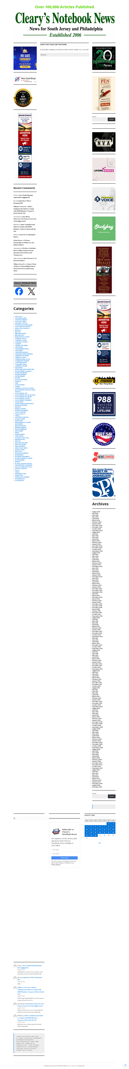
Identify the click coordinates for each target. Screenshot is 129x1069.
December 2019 (97, 604)
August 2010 (96, 708)
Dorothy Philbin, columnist (23, 371)
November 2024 (97, 548)
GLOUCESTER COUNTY (22, 398)
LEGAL (17, 415)
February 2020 (97, 600)
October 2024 (96, 549)
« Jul (99, 843)
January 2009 (96, 741)
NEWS (17, 433)
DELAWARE (18, 368)
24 (87, 835)
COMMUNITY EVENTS (22, 361)
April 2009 (95, 736)
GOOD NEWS (19, 402)
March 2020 (96, 599)
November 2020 (97, 597)
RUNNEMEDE (19, 455)
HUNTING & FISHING (21, 410)
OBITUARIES (19, 436)
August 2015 (96, 618)
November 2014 (97, 633)
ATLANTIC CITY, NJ (21, 323)
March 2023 (96, 573)
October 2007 (96, 766)
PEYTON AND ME (20, 444)
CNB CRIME (18, 350)
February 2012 (96, 679)
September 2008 (97, 747)
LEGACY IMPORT (20, 412)
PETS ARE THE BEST (21, 443)
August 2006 (96, 785)
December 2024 (97, 546)
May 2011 (95, 693)
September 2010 (97, 706)
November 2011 (97, 684)
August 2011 (96, 688)
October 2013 (96, 647)
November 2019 (97, 606)
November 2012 (97, 665)
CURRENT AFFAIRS (21, 366)
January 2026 (96, 524)
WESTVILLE (19, 475)
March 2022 (96, 583)
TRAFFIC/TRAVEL (21, 468)
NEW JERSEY (19, 431)
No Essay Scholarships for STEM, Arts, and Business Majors (24, 243)
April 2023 (95, 571)
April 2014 (95, 642)
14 (104, 829)
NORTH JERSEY (20, 434)
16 (113, 829)
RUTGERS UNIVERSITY (22, 456)
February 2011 (96, 698)
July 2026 (95, 513)
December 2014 (97, 631)
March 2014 (96, 643)
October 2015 (96, 614)
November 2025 (97, 527)
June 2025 (95, 536)
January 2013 (96, 662)
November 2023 (97, 566)
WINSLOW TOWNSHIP (22, 477)
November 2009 (97, 724)
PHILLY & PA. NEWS (21, 448)
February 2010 (96, 718)
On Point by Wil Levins (22, 438)
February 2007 (97, 780)
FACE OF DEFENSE (21, 380)
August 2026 (96, 512)
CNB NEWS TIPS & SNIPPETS (24, 354)
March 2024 (96, 561)
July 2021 (95, 594)
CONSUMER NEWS (21, 362)
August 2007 (96, 770)
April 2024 (95, 559)
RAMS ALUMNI (20, 450)
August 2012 (96, 671)
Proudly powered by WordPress (54, 1066)
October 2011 (96, 686)
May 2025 (95, 537)
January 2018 (96, 611)
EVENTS (17, 378)
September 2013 (97, 648)
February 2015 (96, 628)
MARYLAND (19, 421)
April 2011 (95, 695)
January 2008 (96, 761)
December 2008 (97, 742)
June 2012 (95, 674)
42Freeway (18, 316)
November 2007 (97, 765)
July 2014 (95, 638)
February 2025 (96, 542)
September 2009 (97, 727)
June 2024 (95, 556)
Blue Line (18, 332)
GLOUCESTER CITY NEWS (23, 397)
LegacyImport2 (20, 414)
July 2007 (95, 771)
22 (108, 832)
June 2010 (95, 712)
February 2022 (97, 585)
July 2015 (95, 619)
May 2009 (95, 734)
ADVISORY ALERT (21, 318)
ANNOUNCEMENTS (21, 320)
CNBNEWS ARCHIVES (22, 356)
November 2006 (97, 783)
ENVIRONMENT (20, 376)
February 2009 (97, 739)
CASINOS (18, 344)
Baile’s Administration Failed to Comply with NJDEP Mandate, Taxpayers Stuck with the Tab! (30, 1018)
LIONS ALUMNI (20, 419)
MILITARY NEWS (20, 426)
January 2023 (96, 575)
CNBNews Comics (20, 357)
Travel (17, 470)
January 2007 (96, 782)
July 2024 (95, 554)
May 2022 (95, 580)
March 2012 (96, 677)
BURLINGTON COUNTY (22, 337)
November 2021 (97, 590)
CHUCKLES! (19, 347)
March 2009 (96, 737)
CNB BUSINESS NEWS (22, 349)
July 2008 (95, 751)
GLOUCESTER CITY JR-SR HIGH (25, 395)
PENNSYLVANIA (20, 439)
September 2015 (97, 616)
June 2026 (95, 515)
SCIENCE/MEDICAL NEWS (23, 458)
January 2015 (96, 630)
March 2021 (96, 595)
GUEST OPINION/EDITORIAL (24, 403)
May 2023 (95, 570)
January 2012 (96, 681)
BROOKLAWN (19, 335)
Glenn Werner (18, 240)
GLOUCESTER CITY (21, 393)
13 (100, 829)
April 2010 (95, 715)
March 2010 (96, 717)
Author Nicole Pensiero (22, 328)
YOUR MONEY (19, 480)
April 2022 (95, 582)
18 (91, 832)
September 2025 (97, 530)
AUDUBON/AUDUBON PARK (23, 325)
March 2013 (96, 659)
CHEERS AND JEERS (21, 345)
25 (91, 835)
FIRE (16, 383)
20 (100, 832)
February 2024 (97, 563)
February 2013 (96, 660)
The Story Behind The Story (23, 467)
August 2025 (96, 532)
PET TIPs (18, 441)
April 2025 (95, 539)
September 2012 (97, 669)
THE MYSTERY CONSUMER (23, 465)
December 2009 (97, 722)
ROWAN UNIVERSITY (21, 453)
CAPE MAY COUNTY (21, 342)
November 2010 (97, 703)
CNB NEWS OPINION (21, 352)
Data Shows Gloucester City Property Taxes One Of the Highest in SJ (25, 219)
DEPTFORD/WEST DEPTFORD (24, 369)
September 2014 (97, 636)
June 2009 (95, 732)
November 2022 (97, 577)
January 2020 (96, 602)
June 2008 (95, 753)
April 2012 (95, 676)
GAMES (17, 386)
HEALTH (17, 407)
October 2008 (96, 746)
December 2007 (97, 763)
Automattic (81, 1066)
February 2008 (97, 759)
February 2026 (97, 522)
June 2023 (95, 568)
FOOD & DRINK (20, 385)
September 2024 (97, 551)
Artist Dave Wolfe (20, 321)
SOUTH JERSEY (20, 460)
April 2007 (95, 777)
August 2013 (96, 650)
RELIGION (18, 451)
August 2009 (96, 729)
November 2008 (97, 744)
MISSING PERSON (20, 427)
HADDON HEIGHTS (21, 405)
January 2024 (96, 565)
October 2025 (96, 529)
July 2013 (95, 652)
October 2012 (96, 667)
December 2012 (97, 664)
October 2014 (96, 635)
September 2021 (97, 592)
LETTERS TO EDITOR (21, 417)
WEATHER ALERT (20, 474)
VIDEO (17, 472)
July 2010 (95, 710)
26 (95, 835)
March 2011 (95, 696)
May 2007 (95, 775)
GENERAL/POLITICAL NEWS (24, 388)
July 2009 (95, 730)
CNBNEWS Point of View (22, 359)
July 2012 (95, 672)
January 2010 (96, 720)
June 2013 (95, 653)
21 (104, 832)
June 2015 (95, 621)
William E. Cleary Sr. (20, 206)
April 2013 (95, 657)
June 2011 (95, 691)
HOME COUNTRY (20, 409)
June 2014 (95, 640)
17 (86, 832)
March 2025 (96, 541)
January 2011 (96, 700)
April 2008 (95, 756)
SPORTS (17, 462)
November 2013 (97, 645)
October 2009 (96, 725)
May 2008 (95, 754)
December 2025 (97, 525)
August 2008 (96, 749)
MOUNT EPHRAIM (21, 429)
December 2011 (97, 683)
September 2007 (97, 768)
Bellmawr (18, 330)
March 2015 (96, 626)
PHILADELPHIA (20, 446)
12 (95, 829)
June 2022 (95, 578)
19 (95, 832)
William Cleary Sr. (19, 264)
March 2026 (96, 520)
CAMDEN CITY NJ (20, 338)
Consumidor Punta (21, 364)
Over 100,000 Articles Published (64, 6)
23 (113, 832)
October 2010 (96, 705)
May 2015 (95, 623)
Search (94, 116)
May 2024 (95, 558)
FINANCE (18, 381)
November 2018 (97, 607)
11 (91, 829)
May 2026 (95, 517)
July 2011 (95, 689)
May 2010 (95, 713)
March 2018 (96, 609)
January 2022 (96, 587)
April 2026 (95, 518)
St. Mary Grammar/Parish (23, 463)
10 (87, 829)
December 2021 (97, 589)
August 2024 (96, 553)
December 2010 (97, 701)
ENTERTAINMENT (20, 374)
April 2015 (95, 624)
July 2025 (95, 534)
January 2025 (96, 544)
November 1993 (97, 787)
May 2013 (95, 655)
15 (108, 829)
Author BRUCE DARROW (22, 327)
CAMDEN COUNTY (21, 340)
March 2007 (96, 778)
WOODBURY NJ (20, 479)
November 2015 (97, 612)
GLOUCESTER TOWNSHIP (23, 400)
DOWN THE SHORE (21, 373)
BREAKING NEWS (20, 333)
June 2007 (95, 773)
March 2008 (96, 758)
